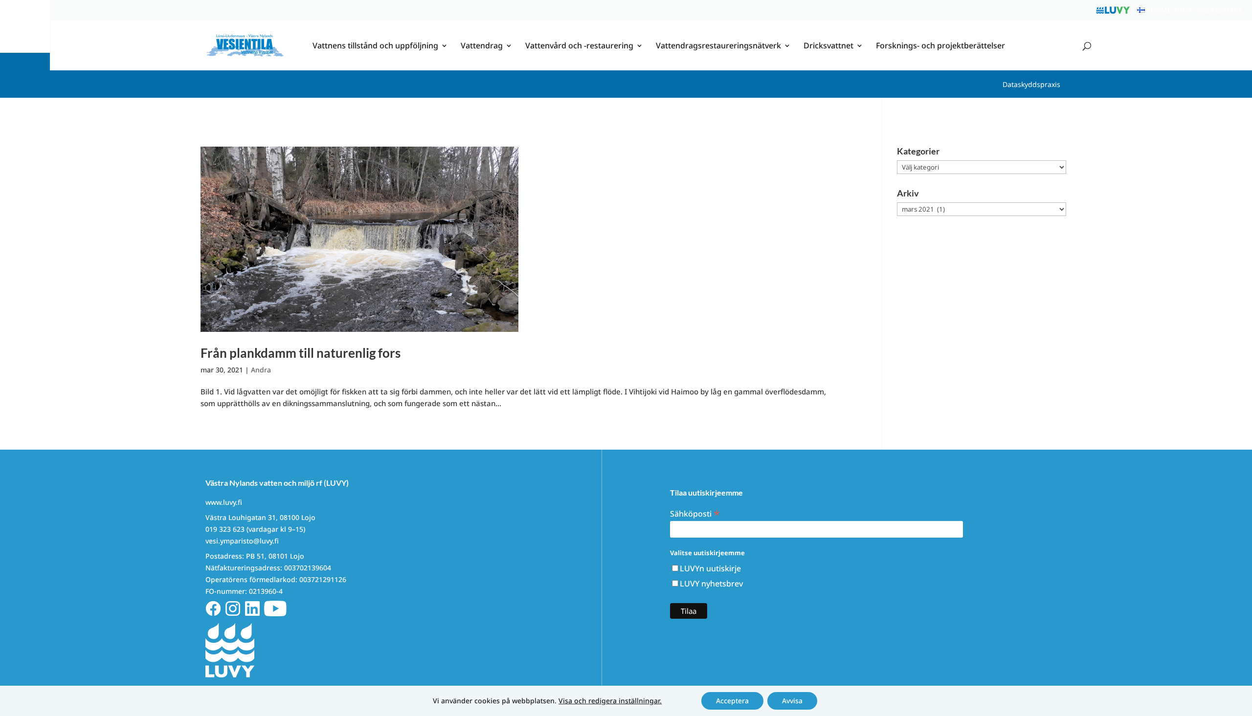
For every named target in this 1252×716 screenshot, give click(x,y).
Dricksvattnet (828, 46)
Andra (261, 369)
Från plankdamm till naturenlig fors (301, 353)
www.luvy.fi (223, 502)
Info (1183, 10)
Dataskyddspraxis (1031, 84)
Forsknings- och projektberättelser (940, 46)
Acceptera (732, 700)
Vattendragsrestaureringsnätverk (718, 46)
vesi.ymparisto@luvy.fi (242, 540)
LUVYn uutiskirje (710, 568)
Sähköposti (695, 513)
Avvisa (792, 700)
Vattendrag (482, 46)
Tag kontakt (1219, 10)
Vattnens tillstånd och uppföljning (375, 46)
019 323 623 (225, 529)
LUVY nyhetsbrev (711, 583)
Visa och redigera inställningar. (610, 700)
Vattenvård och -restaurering (579, 46)
